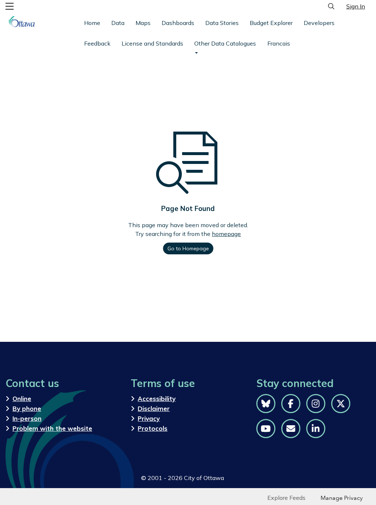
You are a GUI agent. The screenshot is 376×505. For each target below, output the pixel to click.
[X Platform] (340, 403)
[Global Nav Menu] (9, 6)
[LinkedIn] (315, 428)
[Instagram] (315, 403)
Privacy (149, 418)
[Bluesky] (265, 403)
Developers (319, 22)
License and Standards (152, 43)
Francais (278, 43)
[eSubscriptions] (290, 428)
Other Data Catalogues (225, 43)
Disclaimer (154, 408)
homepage (226, 233)
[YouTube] (265, 428)
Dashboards (178, 22)
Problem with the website (52, 428)
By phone (26, 408)
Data (117, 22)
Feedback (97, 43)
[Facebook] (290, 403)
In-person (26, 418)
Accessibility (157, 398)
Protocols (152, 428)
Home (92, 22)
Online (21, 398)
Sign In (355, 6)
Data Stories (222, 22)
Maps (143, 22)
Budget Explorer (271, 22)
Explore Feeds (286, 497)
